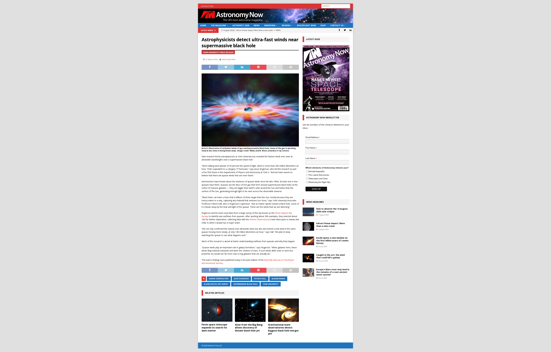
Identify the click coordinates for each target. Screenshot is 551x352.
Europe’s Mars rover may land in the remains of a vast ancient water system (332, 272)
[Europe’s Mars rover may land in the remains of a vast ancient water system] (308, 272)
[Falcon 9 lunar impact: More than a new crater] (308, 226)
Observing (269, 25)
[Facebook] (339, 30)
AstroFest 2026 (240, 25)
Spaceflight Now (306, 25)
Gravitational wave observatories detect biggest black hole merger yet (283, 329)
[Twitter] (344, 30)
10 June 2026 (323, 261)
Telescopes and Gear (318, 178)
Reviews (286, 25)
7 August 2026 (323, 215)
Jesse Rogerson (241, 278)
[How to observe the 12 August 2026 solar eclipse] (308, 212)
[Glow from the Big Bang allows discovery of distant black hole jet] (250, 310)
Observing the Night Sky (319, 182)
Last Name (311, 158)
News (257, 25)
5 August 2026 (323, 229)
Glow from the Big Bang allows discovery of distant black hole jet (249, 327)
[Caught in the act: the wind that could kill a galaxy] (308, 258)
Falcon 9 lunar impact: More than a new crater (330, 224)
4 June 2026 (322, 278)
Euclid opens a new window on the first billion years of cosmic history (332, 240)
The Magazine (218, 25)
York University (271, 284)
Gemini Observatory (260, 219)
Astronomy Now (228, 59)
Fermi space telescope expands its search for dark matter (214, 327)
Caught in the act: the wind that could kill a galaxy (330, 256)
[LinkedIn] (350, 30)
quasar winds (278, 278)
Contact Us (337, 25)
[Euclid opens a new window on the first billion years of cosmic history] (308, 241)
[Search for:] (335, 5)
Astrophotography (316, 171)
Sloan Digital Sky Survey (216, 284)
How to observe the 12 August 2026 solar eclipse (332, 210)
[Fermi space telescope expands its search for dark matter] (217, 310)
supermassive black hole (245, 284)
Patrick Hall (260, 278)
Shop (323, 25)
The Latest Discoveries (318, 175)
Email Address (312, 137)
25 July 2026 (322, 246)
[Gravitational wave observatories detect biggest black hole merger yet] (283, 310)
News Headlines (315, 202)
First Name (311, 147)
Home (203, 25)
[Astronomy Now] (275, 21)
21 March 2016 (211, 59)
